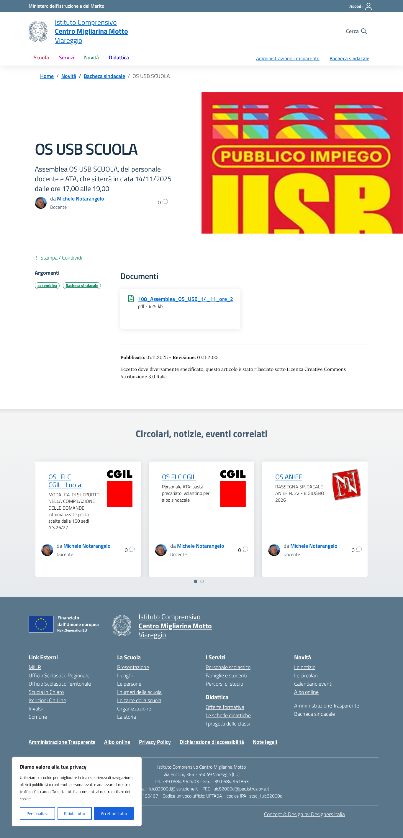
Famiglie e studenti (226, 675)
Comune (38, 717)
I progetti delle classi (228, 724)
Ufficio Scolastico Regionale (59, 675)
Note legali (265, 742)
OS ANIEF (288, 477)
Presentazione (133, 667)
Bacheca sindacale (349, 58)
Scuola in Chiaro (46, 692)
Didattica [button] (119, 57)
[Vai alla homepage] (38, 31)
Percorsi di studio (224, 684)
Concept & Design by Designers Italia (304, 814)
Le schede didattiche (228, 715)
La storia (126, 717)
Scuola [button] (41, 57)
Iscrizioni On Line (47, 700)
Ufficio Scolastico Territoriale (60, 684)
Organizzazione (134, 709)
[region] (77, 791)
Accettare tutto (114, 813)
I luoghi (125, 675)
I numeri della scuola (139, 692)
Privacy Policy (155, 742)
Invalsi (36, 709)
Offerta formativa (225, 707)
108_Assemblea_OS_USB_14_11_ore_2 (185, 299)
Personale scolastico (228, 667)
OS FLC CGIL (179, 477)
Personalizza (37, 813)
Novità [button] (91, 57)
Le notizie (304, 667)
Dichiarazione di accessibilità (212, 742)
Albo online (306, 692)
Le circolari (306, 675)
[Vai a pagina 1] (195, 581)
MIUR (35, 667)
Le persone (129, 684)
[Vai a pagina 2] (202, 581)
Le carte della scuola (139, 700)
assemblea (47, 285)
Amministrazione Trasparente (288, 58)
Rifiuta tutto (74, 813)
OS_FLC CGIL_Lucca (64, 481)
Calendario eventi (313, 684)
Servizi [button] (66, 57)
